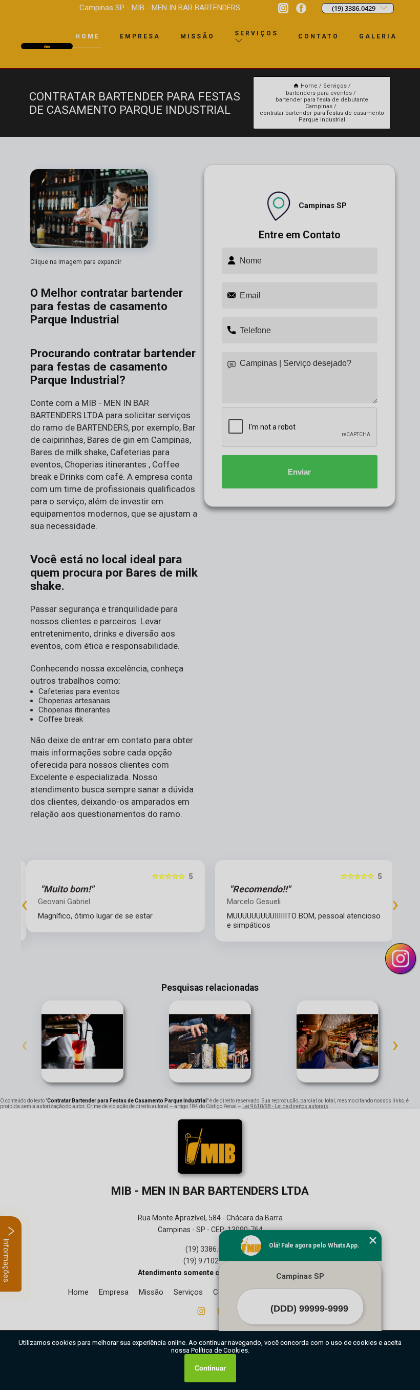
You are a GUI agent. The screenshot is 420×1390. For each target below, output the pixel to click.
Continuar (210, 1368)
